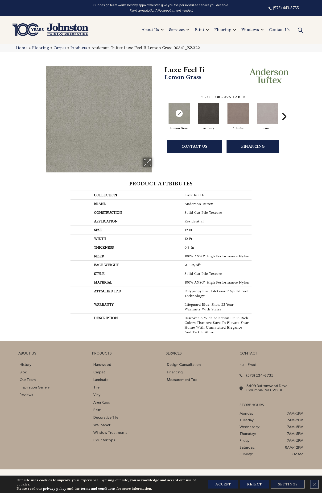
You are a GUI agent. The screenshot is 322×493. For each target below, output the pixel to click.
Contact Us (279, 29)
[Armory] (208, 113)
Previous (162, 109)
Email (252, 365)
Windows (250, 29)
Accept (223, 484)
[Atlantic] (238, 113)
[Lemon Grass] (179, 113)
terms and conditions (98, 488)
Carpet (60, 47)
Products (78, 47)
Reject (254, 484)
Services (177, 29)
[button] (162, 29)
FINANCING (253, 146)
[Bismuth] (267, 113)
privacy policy (54, 488)
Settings (287, 484)
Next (284, 109)
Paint (199, 29)
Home (22, 47)
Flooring (222, 29)
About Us (150, 29)
